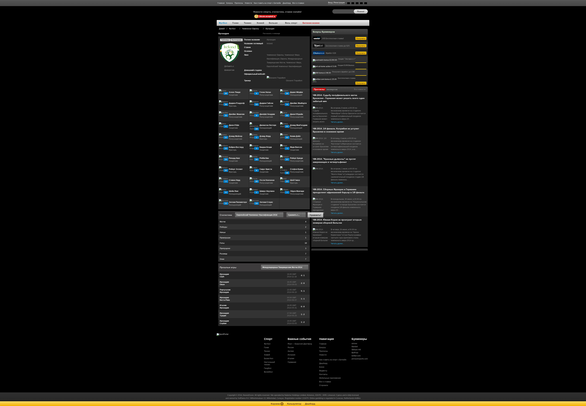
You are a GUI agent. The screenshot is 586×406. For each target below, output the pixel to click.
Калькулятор (294, 403)
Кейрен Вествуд (236, 147)
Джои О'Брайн (296, 114)
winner (354, 343)
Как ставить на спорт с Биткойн (267, 3)
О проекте (323, 385)
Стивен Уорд (234, 180)
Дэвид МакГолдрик (298, 125)
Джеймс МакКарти (298, 103)
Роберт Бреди (296, 158)
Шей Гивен (295, 180)
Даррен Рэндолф (237, 103)
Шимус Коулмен (267, 191)
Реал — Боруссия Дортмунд (300, 344)
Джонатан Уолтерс (268, 125)
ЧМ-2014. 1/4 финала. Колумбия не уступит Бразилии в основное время (336, 130)
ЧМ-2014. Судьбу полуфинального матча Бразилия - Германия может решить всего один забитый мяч (338, 98)
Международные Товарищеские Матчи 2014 (282, 267)
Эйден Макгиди (297, 191)
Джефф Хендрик (267, 114)
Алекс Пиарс (235, 92)
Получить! (361, 38)
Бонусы (229, 3)
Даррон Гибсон (266, 103)
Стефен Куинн (296, 169)
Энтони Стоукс (266, 202)
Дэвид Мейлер (235, 136)
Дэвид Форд (265, 136)
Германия (292, 362)
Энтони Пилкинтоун (238, 202)
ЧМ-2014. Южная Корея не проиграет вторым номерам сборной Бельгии (337, 221)
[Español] (357, 3)
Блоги (321, 367)
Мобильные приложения (330, 378)
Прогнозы (239, 3)
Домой (222, 29)
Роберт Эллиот (236, 169)
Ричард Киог (234, 158)
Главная (221, 3)
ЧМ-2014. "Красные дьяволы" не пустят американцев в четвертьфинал (334, 160)
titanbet (355, 347)
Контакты (323, 374)
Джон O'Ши (234, 125)
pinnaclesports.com (360, 359)
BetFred (355, 353)
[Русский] (353, 3)
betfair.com (356, 356)
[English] (348, 3)
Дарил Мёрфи (296, 92)
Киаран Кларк (266, 147)
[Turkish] (366, 3)
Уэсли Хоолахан (267, 180)
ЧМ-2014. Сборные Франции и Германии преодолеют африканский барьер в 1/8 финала (338, 191)
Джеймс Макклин (236, 114)
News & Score (235, 11)
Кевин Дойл (295, 136)
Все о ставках (298, 3)
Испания (291, 355)
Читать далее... (337, 122)
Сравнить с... (294, 215)
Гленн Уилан (265, 92)
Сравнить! (315, 215)
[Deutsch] (361, 3)
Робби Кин (264, 158)
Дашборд (287, 3)
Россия (291, 347)
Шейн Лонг (234, 191)
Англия (291, 351)
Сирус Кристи (266, 169)
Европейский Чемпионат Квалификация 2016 (257, 215)
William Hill (356, 350)
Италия (291, 358)
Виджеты (323, 371)
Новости (248, 3)
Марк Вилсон (296, 147)
